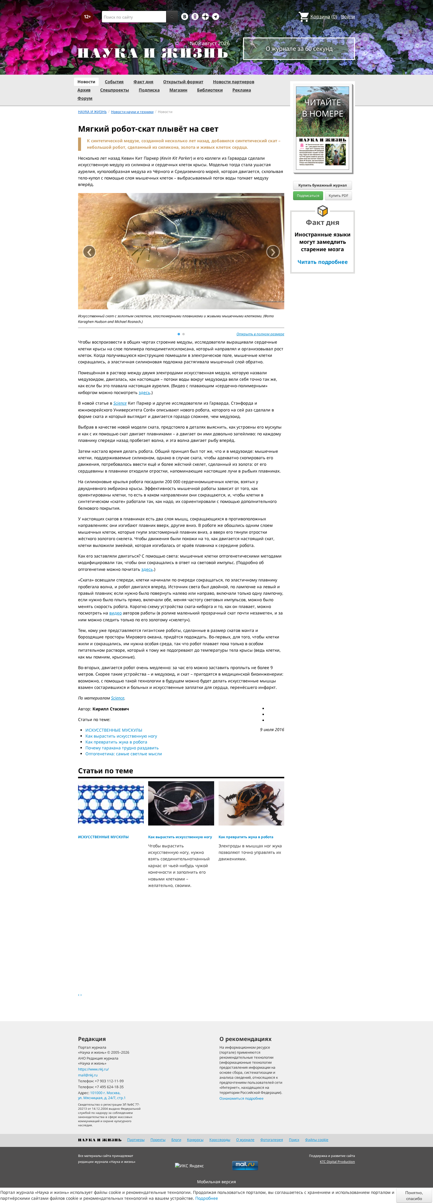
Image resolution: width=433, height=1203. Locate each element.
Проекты (158, 1139)
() (323, 16)
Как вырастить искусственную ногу (121, 736)
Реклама (241, 90)
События (114, 81)
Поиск (294, 1139)
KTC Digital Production (337, 1161)
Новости (86, 81)
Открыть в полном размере (260, 333)
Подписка (149, 90)
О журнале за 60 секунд (299, 49)
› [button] (273, 252)
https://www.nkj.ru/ (93, 1069)
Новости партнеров (233, 81)
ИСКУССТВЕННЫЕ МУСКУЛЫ (113, 730)
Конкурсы (195, 1139)
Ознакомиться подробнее (241, 1098)
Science (117, 698)
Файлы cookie (316, 1139)
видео (115, 613)
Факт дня (143, 81)
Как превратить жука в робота (116, 742)
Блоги (176, 1139)
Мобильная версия (216, 1181)
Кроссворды (219, 1139)
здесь (144, 392)
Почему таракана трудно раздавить (122, 748)
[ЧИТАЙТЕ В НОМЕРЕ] (322, 69)
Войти (348, 16)
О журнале (245, 1139)
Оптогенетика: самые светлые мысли (123, 753)
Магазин (178, 90)
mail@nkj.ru (87, 1075)
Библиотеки (210, 90)
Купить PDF (338, 195)
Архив (83, 90)
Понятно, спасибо (414, 1195)
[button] (179, 334)
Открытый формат (183, 81)
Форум (84, 98)
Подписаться (308, 195)
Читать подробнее (323, 262)
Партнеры (136, 1139)
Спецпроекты (114, 90)
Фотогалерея (271, 1139)
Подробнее (206, 1198)
